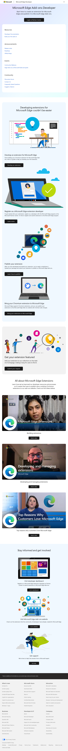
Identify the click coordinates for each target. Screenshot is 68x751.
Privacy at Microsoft (50, 722)
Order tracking (27, 697)
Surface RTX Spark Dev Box (8, 694)
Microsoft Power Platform (8, 725)
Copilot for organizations (8, 697)
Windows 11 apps (6, 705)
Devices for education (51, 688)
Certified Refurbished (29, 700)
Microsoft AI (5, 713)
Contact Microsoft (12, 745)
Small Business (5, 733)
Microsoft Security (6, 716)
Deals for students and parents (53, 703)
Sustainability (49, 733)
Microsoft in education (51, 686)
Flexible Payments (28, 705)
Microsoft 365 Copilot (7, 730)
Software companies (28, 730)
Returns (26, 694)
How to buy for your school (52, 697)
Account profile (27, 686)
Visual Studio (27, 733)
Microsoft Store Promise (29, 703)
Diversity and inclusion (51, 728)
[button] (64, 2)
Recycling (51, 745)
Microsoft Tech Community (30, 725)
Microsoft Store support (29, 691)
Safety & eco (43, 745)
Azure (25, 713)
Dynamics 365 (5, 719)
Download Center (28, 688)
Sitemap (4, 745)
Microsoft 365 (5, 722)
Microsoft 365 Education (51, 694)
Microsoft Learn (27, 719)
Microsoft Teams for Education (53, 691)
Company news (49, 719)
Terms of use (27, 745)
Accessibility (49, 730)
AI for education (50, 705)
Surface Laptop (5, 688)
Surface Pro (5, 686)
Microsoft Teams (6, 728)
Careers (48, 713)
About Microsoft (50, 716)
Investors (48, 725)
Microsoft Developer (29, 716)
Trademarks (35, 745)
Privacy (20, 745)
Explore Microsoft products (8, 703)
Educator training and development (54, 700)
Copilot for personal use (7, 700)
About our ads (58, 745)
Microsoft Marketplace (29, 728)
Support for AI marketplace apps (31, 722)
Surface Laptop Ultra (7, 691)
